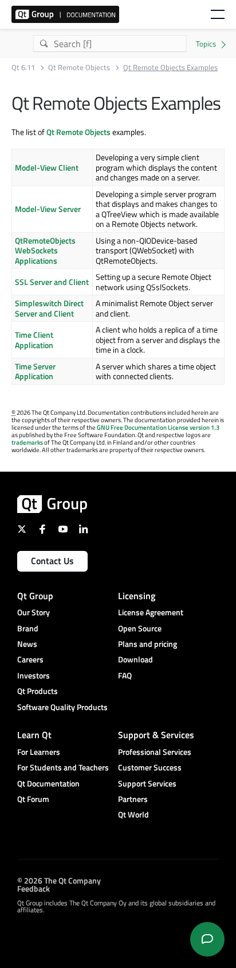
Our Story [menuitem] (33, 612)
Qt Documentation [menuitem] (48, 783)
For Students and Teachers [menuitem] (63, 767)
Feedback (33, 888)
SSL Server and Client (52, 282)
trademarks (27, 442)
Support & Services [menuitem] (156, 735)
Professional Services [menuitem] (154, 752)
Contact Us (52, 561)
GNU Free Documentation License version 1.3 (158, 427)
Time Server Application (35, 371)
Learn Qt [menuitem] (34, 735)
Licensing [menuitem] (136, 596)
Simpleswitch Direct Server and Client (49, 308)
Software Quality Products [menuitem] (62, 707)
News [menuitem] (27, 644)
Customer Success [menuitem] (150, 767)
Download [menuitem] (135, 659)
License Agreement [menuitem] (150, 612)
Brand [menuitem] (27, 628)
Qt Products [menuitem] (37, 691)
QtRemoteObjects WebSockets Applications (45, 250)
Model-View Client (46, 167)
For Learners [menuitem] (38, 752)
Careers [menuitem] (30, 659)
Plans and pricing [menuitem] (147, 644)
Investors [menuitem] (33, 675)
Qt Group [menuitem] (35, 596)
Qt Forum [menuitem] (33, 799)
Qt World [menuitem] (133, 814)
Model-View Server (48, 209)
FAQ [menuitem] (125, 675)
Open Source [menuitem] (140, 628)
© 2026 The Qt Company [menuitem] (59, 880)
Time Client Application (34, 340)
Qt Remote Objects (79, 67)
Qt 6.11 (23, 67)
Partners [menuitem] (133, 799)
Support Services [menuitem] (147, 783)
